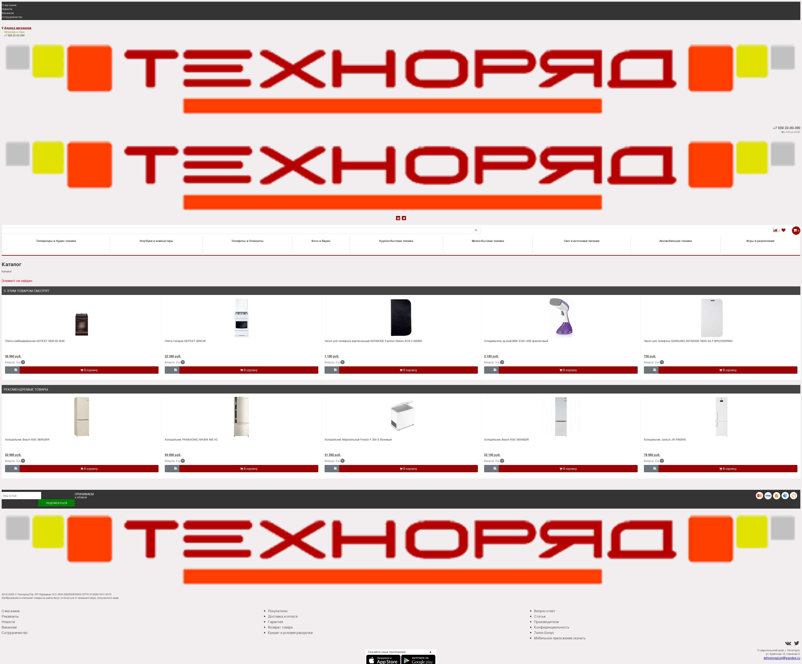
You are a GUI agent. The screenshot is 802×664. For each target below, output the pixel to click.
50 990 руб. (13, 454)
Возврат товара (280, 627)
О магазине (9, 5)
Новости (7, 9)
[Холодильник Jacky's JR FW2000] (721, 417)
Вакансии (8, 13)
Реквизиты (10, 616)
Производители (546, 621)
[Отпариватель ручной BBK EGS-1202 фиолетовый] (561, 318)
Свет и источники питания (581, 241)
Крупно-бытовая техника (396, 241)
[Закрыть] (429, 654)
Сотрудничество (12, 17)
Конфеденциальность (551, 627)
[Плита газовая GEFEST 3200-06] (241, 318)
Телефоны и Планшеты (247, 241)
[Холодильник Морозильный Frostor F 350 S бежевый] (401, 417)
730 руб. (650, 356)
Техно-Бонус (544, 632)
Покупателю (277, 610)
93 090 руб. (173, 454)
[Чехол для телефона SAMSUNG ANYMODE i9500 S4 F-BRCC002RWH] (721, 318)
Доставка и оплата (283, 616)
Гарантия (275, 621)
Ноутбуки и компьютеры (156, 241)
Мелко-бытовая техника (488, 241)
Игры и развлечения (760, 241)
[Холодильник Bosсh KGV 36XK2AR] (82, 417)
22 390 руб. (173, 356)
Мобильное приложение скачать (560, 638)
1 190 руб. (332, 356)
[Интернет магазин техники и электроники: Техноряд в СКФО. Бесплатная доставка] (401, 78)
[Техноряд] (401, 174)
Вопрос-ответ (544, 610)
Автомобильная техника (675, 241)
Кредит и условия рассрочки (290, 632)
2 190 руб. (491, 356)
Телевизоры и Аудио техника (56, 241)
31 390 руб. (333, 454)
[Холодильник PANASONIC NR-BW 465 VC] (241, 417)
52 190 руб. (492, 454)
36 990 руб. (13, 356)
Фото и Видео (320, 241)
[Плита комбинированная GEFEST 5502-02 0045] (82, 318)
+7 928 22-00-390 (786, 127)
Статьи (540, 616)
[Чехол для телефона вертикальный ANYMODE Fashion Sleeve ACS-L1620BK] (401, 318)
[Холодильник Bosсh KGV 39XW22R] (561, 417)
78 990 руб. (652, 454)
